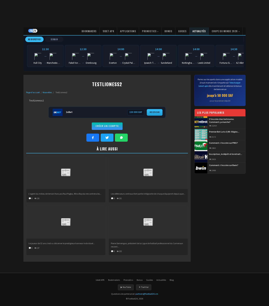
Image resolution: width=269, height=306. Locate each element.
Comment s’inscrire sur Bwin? (223, 165)
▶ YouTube (126, 287)
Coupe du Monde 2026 (225, 31)
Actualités (199, 31)
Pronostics (149, 31)
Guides (182, 31)
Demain (54, 39)
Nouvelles (47, 92)
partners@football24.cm (146, 294)
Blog (172, 280)
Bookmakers (89, 31)
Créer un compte (107, 126)
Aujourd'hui (34, 39)
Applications (128, 31)
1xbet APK (108, 31)
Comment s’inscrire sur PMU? (223, 143)
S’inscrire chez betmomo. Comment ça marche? (221, 121)
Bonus (168, 31)
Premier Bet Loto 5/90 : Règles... (224, 131)
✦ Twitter (144, 287)
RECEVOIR (155, 112)
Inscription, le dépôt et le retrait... (225, 154)
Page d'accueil (33, 92)
